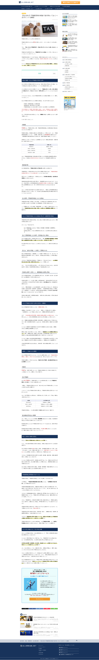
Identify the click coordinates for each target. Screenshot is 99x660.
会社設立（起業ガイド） (68, 91)
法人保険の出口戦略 (48, 8)
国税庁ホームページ (64, 652)
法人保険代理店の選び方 (59, 8)
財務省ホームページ (64, 647)
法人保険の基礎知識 (67, 59)
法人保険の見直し (39, 8)
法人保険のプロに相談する (71, 2)
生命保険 (66, 70)
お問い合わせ (41, 654)
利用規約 (40, 648)
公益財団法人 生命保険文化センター (67, 654)
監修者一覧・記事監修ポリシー (42, 650)
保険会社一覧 (67, 80)
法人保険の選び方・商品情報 (69, 74)
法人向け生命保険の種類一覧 (26, 6)
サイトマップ (41, 645)
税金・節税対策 (67, 85)
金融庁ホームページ (64, 649)
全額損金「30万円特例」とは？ (27, 8)
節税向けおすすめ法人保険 (55, 6)
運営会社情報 (41, 652)
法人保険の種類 (67, 68)
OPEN (54, 73)
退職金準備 (67, 65)
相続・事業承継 (67, 82)
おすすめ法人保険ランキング (70, 76)
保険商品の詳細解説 (68, 78)
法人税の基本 (24, 13)
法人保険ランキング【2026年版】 (41, 6)
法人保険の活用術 (67, 62)
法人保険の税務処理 (66, 6)
